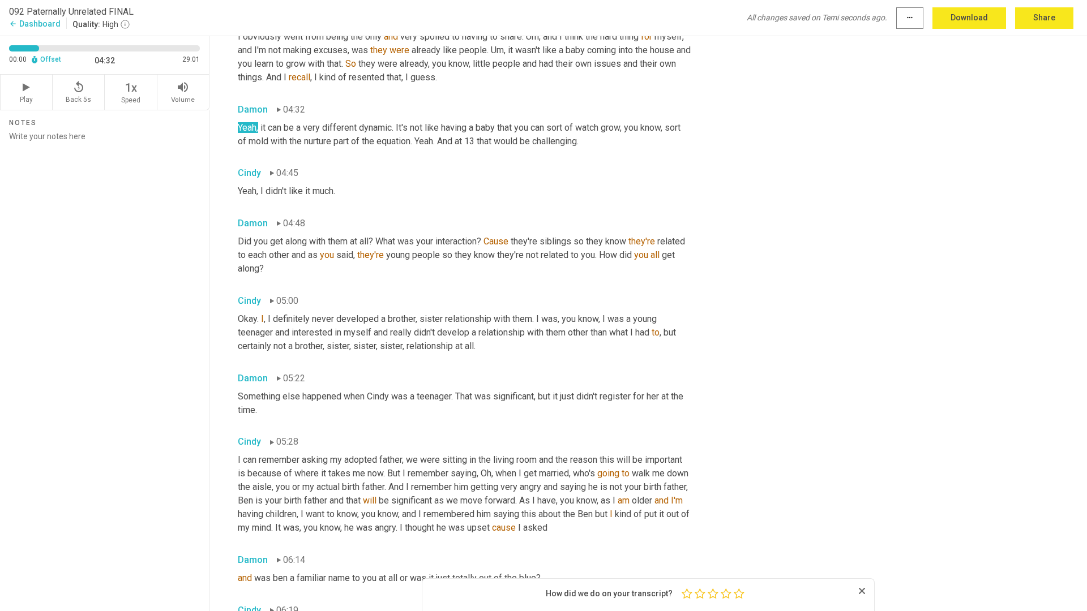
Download (969, 17)
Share (1044, 17)
